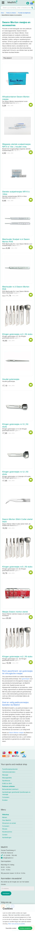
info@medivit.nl (8, 858)
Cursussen (5, 797)
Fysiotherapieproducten (10, 769)
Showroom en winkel (9, 823)
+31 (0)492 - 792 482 (10, 855)
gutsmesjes (25, 679)
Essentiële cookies (11, 928)
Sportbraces (6, 781)
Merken (4, 817)
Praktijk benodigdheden (24, 13)
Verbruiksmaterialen (8, 772)
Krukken (5, 800)
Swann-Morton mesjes (16, 732)
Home (2, 13)
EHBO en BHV (7, 783)
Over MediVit (6, 820)
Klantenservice (7, 832)
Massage (5, 775)
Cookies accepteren (25, 928)
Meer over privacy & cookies (16, 924)
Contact (4, 835)
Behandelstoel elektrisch (10, 789)
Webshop (5, 814)
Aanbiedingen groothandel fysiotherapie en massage (16, 793)
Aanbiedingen (6, 837)
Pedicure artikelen (11, 13)
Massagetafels (7, 778)
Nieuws (4, 829)
